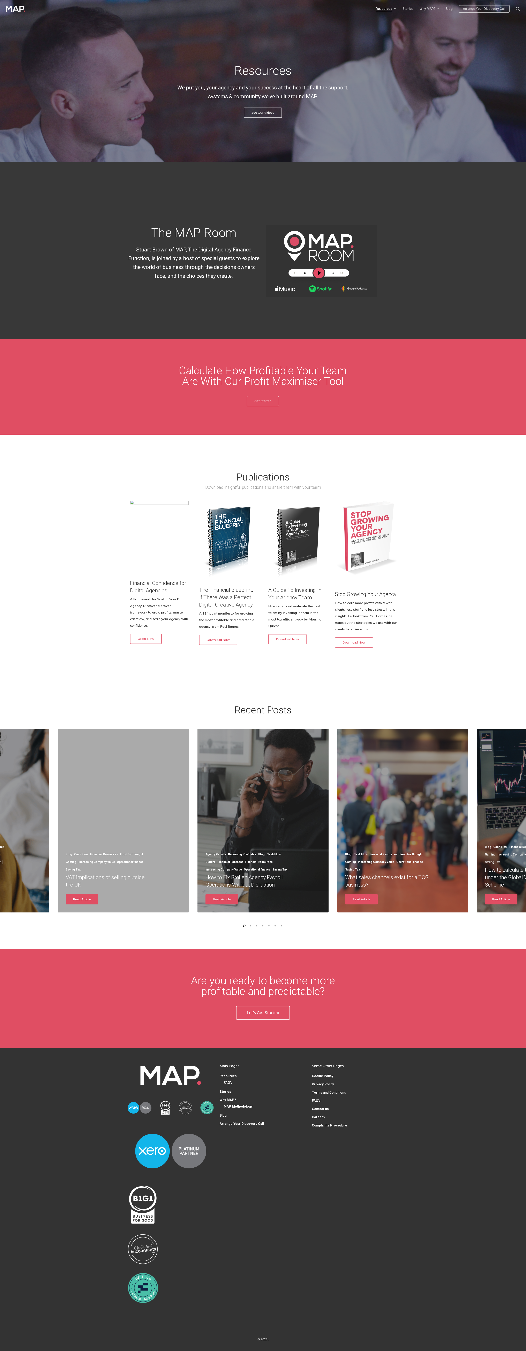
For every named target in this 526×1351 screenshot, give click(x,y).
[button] (263, 113)
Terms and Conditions (329, 1092)
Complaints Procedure (329, 1125)
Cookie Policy (322, 1076)
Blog (223, 1115)
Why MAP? (228, 1100)
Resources (228, 1076)
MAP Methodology (238, 1106)
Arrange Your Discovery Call (242, 1124)
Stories (225, 1092)
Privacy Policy (323, 1084)
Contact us (320, 1109)
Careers (318, 1117)
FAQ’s (228, 1083)
